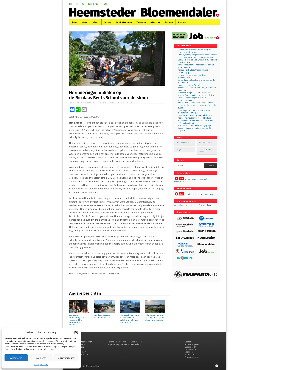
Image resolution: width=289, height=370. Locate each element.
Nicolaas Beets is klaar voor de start (103, 316)
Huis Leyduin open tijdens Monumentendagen (197, 54)
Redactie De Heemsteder (85, 102)
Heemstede (113, 342)
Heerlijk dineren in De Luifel (189, 85)
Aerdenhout (136, 344)
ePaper (96, 22)
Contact (188, 342)
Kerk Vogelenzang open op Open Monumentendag (192, 76)
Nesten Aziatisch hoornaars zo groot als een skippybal (197, 88)
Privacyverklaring (41, 364)
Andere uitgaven (192, 344)
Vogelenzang (113, 344)
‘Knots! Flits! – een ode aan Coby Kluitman (195, 102)
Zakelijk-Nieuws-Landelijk (205, 150)
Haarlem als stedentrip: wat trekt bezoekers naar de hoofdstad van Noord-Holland (196, 116)
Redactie (169, 22)
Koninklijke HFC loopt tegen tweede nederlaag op (193, 71)
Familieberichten (124, 22)
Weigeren (41, 357)
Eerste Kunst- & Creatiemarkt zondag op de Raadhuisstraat (196, 81)
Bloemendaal (124, 342)
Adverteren (155, 22)
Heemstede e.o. (126, 102)
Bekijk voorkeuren (66, 357)
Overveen (124, 344)
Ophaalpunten (191, 349)
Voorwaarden (191, 354)
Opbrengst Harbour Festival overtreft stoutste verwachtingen (194, 111)
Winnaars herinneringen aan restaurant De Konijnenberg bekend (77, 320)
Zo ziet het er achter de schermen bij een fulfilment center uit (195, 121)
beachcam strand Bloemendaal (200, 194)
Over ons (182, 22)
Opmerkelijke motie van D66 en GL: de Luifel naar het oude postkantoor (129, 319)
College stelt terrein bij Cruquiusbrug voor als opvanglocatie (155, 317)
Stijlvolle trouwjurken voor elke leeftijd (194, 92)
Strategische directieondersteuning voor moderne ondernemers (195, 51)
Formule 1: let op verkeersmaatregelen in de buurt (197, 106)
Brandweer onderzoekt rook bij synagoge (196, 125)
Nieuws (85, 22)
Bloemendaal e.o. (184, 142)
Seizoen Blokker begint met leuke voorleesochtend (192, 99)
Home (74, 22)
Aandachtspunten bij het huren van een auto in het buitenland (197, 66)
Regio (179, 149)
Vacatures (141, 22)
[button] (76, 332)
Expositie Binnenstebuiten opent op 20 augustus (194, 129)
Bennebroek (136, 342)
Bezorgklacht (190, 347)
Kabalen (108, 22)
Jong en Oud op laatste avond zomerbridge (196, 95)
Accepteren (16, 357)
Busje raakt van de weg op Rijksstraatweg (195, 57)
